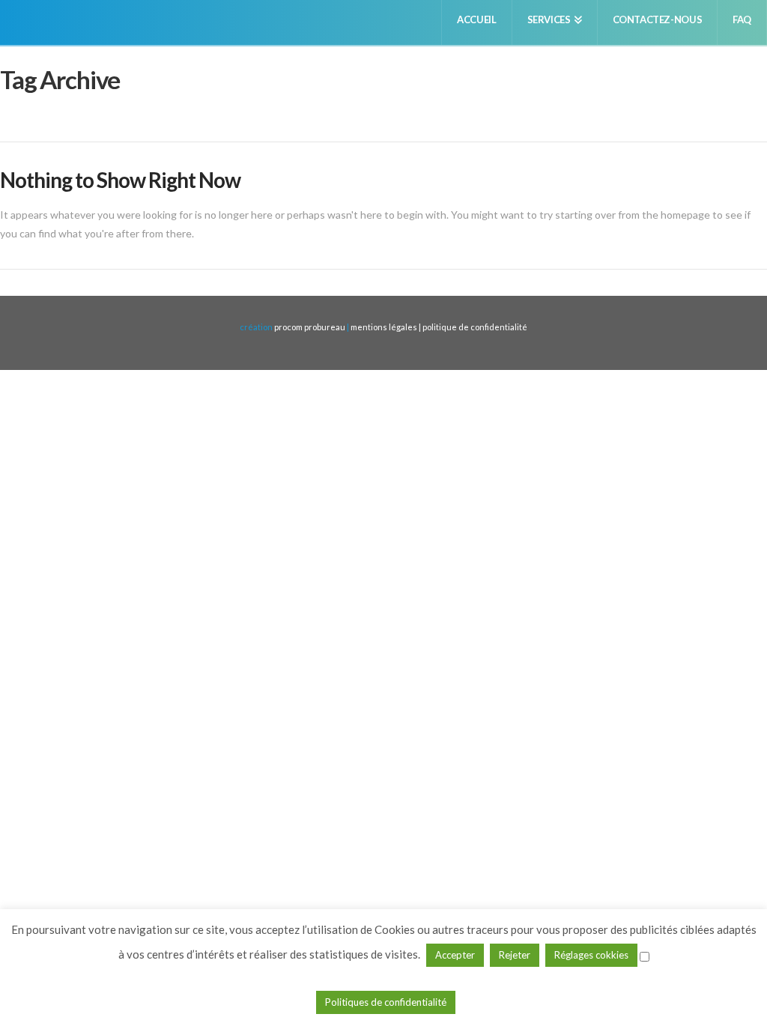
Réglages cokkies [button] (591, 955)
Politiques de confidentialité (385, 1002)
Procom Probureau (309, 327)
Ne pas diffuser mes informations (385, 976)
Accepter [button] (455, 955)
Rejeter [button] (514, 955)
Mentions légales (385, 327)
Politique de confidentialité (474, 327)
